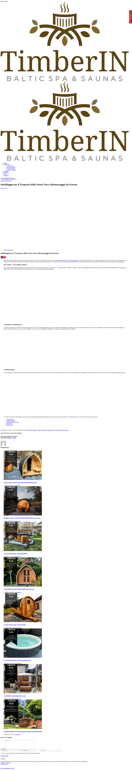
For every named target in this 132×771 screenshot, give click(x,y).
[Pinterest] (4, 257)
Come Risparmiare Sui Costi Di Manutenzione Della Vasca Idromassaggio (23, 731)
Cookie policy (4, 764)
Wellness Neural (11, 420)
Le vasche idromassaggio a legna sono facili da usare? (17, 660)
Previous (3, 188)
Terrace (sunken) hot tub (12, 422)
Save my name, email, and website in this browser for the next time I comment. (21, 753)
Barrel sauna (10, 425)
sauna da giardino (74, 260)
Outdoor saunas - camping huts (54, 430)
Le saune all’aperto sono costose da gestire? (15, 624)
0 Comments (66, 430)
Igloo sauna (9, 423)
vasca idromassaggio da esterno (60, 260)
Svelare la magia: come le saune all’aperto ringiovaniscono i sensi (20, 482)
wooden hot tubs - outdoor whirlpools (38, 430)
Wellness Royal (10, 419)
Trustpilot (3, 758)
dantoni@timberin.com (6, 180)
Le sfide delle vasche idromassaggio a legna (15, 696)
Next (6, 188)
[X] (2, 257)
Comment (3, 749)
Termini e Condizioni (6, 762)
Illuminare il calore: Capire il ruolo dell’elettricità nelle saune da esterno (22, 518)
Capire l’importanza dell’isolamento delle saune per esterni (19, 589)
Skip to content (4, 1)
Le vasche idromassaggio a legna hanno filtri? (15, 553)
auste (3, 430)
